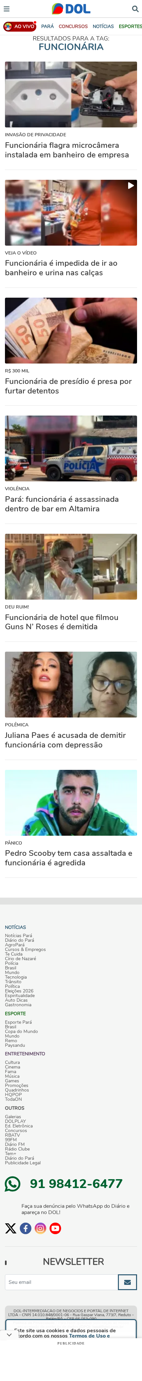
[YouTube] (55, 1228)
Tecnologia (16, 977)
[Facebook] (25, 1228)
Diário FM (15, 1144)
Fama (10, 1072)
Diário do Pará (19, 940)
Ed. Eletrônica (19, 1126)
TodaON (13, 1099)
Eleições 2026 (19, 991)
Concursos (16, 1130)
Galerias (13, 1117)
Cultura (12, 1062)
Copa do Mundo (21, 1031)
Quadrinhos (17, 1090)
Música (12, 1076)
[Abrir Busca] (135, 8)
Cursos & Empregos (25, 949)
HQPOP (13, 1095)
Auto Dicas (16, 1000)
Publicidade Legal (23, 1163)
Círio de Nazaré (20, 959)
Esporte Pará (18, 1022)
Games (12, 1081)
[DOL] (71, 8)
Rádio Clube (17, 1149)
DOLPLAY (15, 1121)
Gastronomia (18, 1005)
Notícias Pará (18, 936)
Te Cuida (13, 954)
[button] (73, 26)
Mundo (12, 972)
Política (12, 986)
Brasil (10, 968)
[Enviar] (127, 1282)
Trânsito (13, 982)
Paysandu (15, 1045)
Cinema (12, 1067)
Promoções (16, 1085)
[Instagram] (40, 1228)
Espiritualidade (20, 995)
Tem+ (10, 1153)
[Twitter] (11, 1228)
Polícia (11, 963)
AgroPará (14, 945)
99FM (11, 1140)
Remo (11, 1041)
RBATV (12, 1135)
